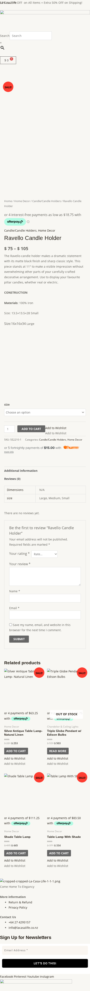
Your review (20, 563)
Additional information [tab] (20, 471)
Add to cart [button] (16, 751)
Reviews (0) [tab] (12, 479)
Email (14, 608)
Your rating (19, 553)
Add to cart (31, 429)
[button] (45, 54)
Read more (57, 751)
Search (5, 36)
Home (8, 201)
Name (14, 591)
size (7, 404)
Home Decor (22, 201)
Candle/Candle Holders (46, 201)
